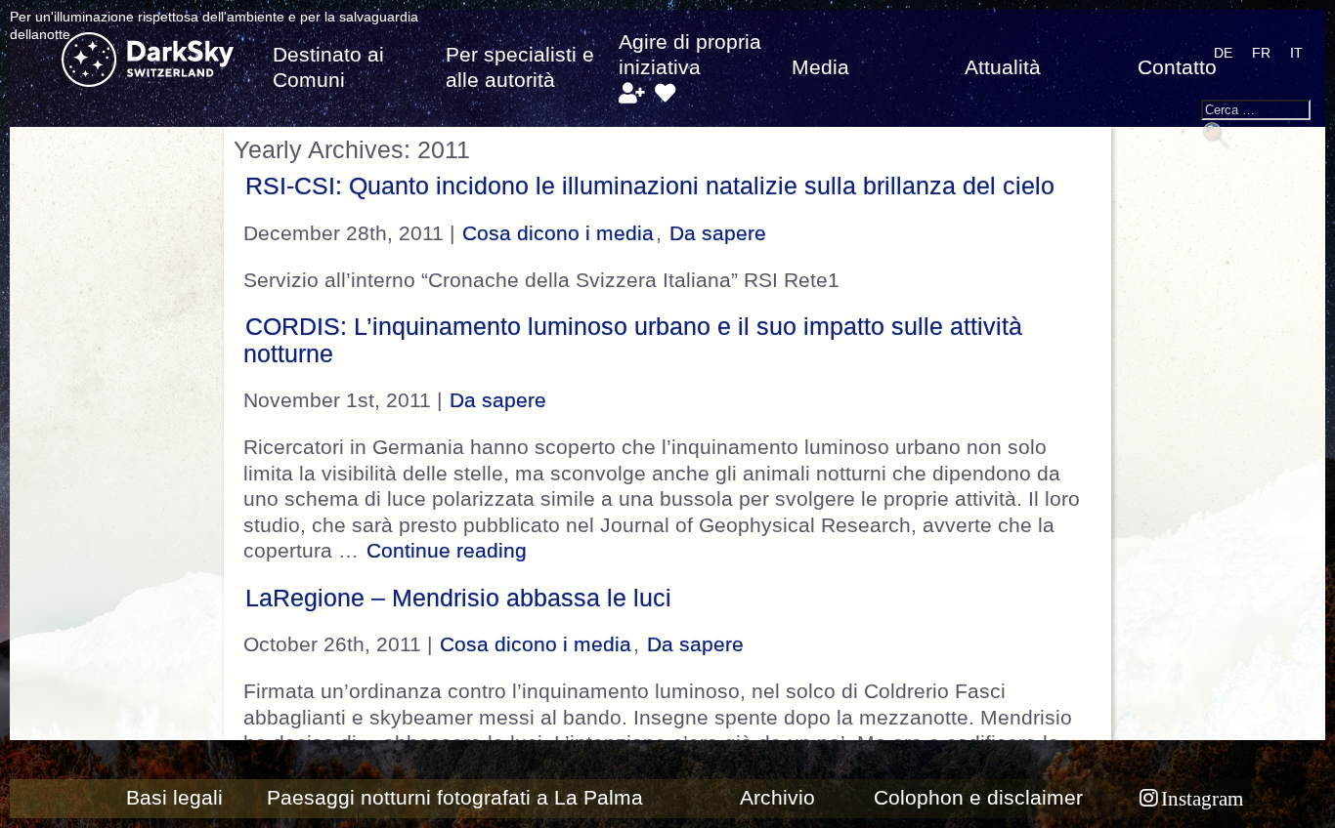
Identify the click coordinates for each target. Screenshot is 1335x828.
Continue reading (449, 550)
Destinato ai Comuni (328, 67)
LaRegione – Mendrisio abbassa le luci (458, 598)
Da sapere (717, 233)
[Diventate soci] (631, 93)
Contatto (1177, 67)
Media (820, 67)
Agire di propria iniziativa (690, 54)
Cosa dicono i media (558, 233)
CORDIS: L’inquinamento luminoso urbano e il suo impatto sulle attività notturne (632, 339)
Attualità (1003, 67)
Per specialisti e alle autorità (520, 67)
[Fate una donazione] (665, 93)
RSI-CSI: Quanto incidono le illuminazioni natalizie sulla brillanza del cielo (650, 186)
